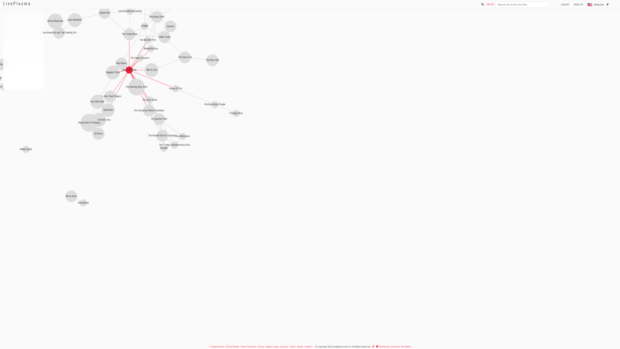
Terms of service (248, 346)
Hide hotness (217, 346)
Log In (565, 4)
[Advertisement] (23, 106)
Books (300, 346)
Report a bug (272, 346)
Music (490, 4)
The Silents (406, 346)
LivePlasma (17, 3)
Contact (284, 346)
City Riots (395, 346)
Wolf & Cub (384, 346)
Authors (309, 346)
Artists (292, 346)
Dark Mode (233, 346)
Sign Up (578, 4)
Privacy (261, 346)
